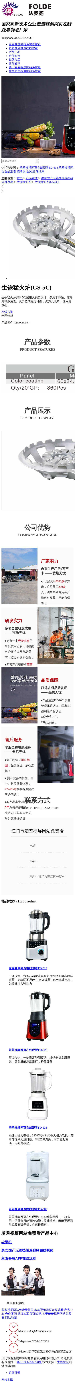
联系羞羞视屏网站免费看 (25, 71)
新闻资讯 (14, 63)
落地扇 (40, 171)
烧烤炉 (21, 171)
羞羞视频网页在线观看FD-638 (28, 1127)
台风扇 (30, 171)
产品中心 (14, 52)
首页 (20, 178)
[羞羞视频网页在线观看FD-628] (37, 1042)
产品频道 (32, 178)
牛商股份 (63, 1362)
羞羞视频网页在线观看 (23, 48)
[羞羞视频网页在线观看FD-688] (37, 1201)
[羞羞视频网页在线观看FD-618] (37, 961)
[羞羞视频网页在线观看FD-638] (37, 1120)
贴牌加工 (14, 59)
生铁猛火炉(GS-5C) (47, 182)
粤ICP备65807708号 (29, 1362)
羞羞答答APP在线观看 (18, 1258)
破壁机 (6, 1242)
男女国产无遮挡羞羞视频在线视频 (27, 1250)
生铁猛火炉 (24, 182)
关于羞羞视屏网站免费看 (25, 67)
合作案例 (14, 55)
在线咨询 (7, 311)
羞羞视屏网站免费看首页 (25, 44)
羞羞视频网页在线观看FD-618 (39, 167)
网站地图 (11, 1317)
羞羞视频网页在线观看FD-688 (28, 1209)
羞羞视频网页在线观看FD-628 (28, 1049)
